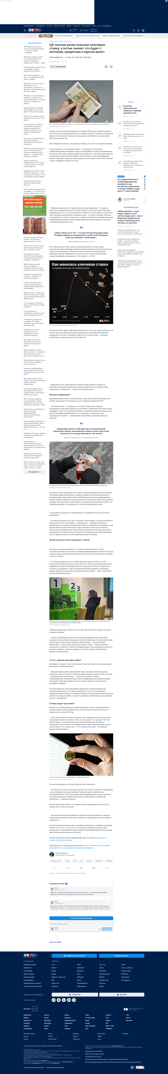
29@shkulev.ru (45, 1060)
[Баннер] (46, 35)
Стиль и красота (127, 968)
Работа (101, 977)
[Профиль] (143, 30)
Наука (79, 980)
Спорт (123, 965)
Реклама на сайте (30, 965)
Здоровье (55, 986)
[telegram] (54, 1000)
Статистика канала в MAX (33, 986)
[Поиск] (133, 30)
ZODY (94, 26)
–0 (111, 898)
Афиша (68, 26)
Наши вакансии (29, 977)
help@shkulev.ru (36, 1063)
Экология (124, 974)
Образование (81, 986)
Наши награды (29, 974)
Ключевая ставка (56, 861)
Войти (56, 929)
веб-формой (56, 1063)
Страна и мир (126, 971)
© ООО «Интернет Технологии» (55, 1067)
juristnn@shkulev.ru (68, 1062)
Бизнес (54, 968)
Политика (102, 971)
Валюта (89, 861)
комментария (59, 67)
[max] (69, 1000)
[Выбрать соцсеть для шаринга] (111, 67)
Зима (79, 965)
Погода (49, 26)
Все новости (34, 43)
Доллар (67, 861)
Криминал (80, 968)
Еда (53, 980)
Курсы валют (86, 26)
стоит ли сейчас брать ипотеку (96, 845)
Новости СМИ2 (55, 942)
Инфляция (109, 861)
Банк (81, 861)
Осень (101, 968)
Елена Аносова (61, 853)
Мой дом (80, 977)
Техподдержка (29, 980)
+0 (105, 898)
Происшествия (104, 974)
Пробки (84, 30)
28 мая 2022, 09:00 (54, 61)
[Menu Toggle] (25, 30)
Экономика (125, 977)
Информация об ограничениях (93, 1051)
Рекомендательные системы (93, 1056)
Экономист (98, 861)
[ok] (64, 1000)
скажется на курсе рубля (65, 828)
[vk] (59, 1000)
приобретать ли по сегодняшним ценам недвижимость (71, 848)
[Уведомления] (138, 30)
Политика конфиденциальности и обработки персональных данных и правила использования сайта (113, 1062)
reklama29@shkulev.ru (118, 1046)
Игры (99, 26)
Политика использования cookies (94, 1054)
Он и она (102, 965)
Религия (102, 983)
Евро (75, 861)
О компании (28, 971)
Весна (54, 971)
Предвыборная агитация (32, 983)
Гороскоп (76, 26)
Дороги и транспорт (58, 977)
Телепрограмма (59, 26)
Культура (80, 971)
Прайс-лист (28, 968)
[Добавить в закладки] (106, 67)
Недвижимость (29, 26)
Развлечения (103, 980)
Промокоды (107, 26)
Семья (101, 986)
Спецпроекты (126, 980)
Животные (55, 983)
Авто (53, 965)
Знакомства (40, 26)
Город (54, 974)
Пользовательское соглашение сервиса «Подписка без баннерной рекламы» (106, 1059)
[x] (74, 1000)
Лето (78, 974)
